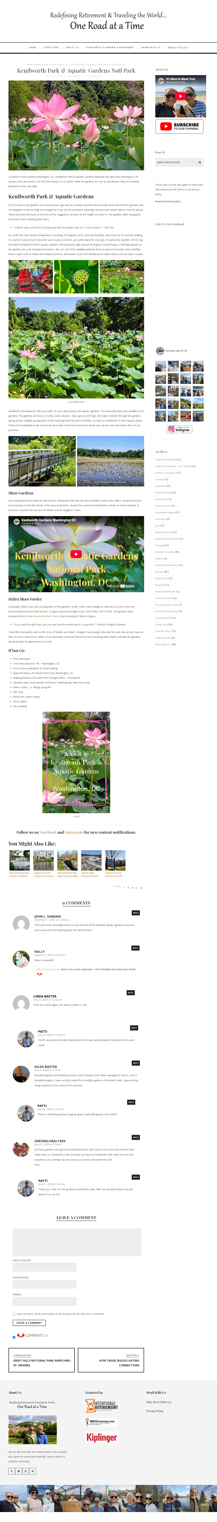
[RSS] (32, 1471)
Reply (136, 913)
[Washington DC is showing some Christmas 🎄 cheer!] (198, 378)
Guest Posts (161, 499)
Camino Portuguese (165, 472)
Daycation (160, 485)
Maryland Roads (39, 64)
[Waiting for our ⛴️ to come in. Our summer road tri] (160, 403)
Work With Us (151, 47)
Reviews (159, 571)
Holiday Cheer (162, 505)
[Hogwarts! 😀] (173, 416)
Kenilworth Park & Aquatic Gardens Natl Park (76, 70)
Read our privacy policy (168, 201)
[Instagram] (25, 1471)
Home (32, 47)
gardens (119, 606)
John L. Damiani (47, 916)
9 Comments (94, 76)
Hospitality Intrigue (164, 512)
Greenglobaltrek (49, 1141)
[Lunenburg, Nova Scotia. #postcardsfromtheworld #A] (198, 391)
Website (17, 1294)
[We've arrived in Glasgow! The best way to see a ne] (185, 416)
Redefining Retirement (166, 565)
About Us (72, 47)
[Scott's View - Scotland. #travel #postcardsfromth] (198, 416)
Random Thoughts (164, 551)
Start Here (51, 47)
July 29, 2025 (54, 76)
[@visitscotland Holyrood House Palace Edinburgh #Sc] (160, 416)
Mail (20, 1277)
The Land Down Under (166, 604)
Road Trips (160, 578)
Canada (159, 479)
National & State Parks (68, 64)
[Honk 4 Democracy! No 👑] (185, 366)
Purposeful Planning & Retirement (110, 47)
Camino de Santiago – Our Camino (172, 466)
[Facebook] (11, 1471)
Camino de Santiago (165, 459)
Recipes (159, 558)
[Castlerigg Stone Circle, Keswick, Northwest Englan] (173, 403)
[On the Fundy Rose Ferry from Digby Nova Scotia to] (185, 391)
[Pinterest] (18, 1471)
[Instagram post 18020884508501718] (198, 403)
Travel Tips (94, 64)
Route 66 (159, 584)
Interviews (160, 518)
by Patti (74, 76)
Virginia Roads (162, 637)
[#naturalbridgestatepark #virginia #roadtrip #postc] (173, 378)
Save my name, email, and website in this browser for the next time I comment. (60, 1313)
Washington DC (115, 64)
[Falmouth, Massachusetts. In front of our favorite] (160, 378)
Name (22, 1260)
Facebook (48, 832)
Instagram (74, 832)
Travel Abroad (162, 617)
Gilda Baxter (45, 1067)
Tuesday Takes (163, 631)
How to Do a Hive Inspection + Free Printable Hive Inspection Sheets (98, 969)
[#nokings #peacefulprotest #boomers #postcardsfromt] (173, 366)
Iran (157, 525)
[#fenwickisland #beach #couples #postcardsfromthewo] (160, 366)
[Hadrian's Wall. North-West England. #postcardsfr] (185, 403)
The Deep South (163, 598)
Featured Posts (163, 492)
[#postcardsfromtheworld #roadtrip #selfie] (198, 366)
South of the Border (165, 591)
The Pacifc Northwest (166, 611)
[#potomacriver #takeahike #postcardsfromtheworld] (185, 378)
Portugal (159, 545)
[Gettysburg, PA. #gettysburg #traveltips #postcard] (160, 391)
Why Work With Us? (159, 1402)
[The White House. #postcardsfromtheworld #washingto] (173, 391)
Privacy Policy (178, 47)
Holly (39, 952)
